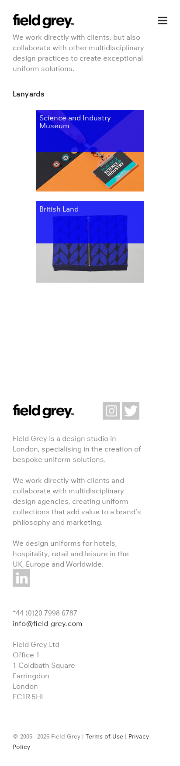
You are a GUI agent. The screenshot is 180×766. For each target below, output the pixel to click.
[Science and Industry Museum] (90, 189)
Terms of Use (104, 736)
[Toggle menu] (162, 20)
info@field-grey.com (48, 623)
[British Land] (90, 280)
